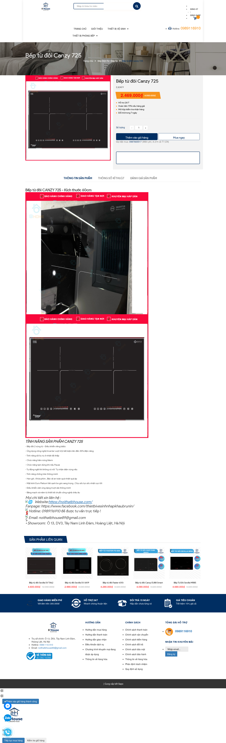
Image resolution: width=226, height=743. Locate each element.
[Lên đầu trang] (187, 735)
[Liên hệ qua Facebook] (8, 705)
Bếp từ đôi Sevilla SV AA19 (77, 582)
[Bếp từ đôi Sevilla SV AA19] (77, 563)
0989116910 (191, 28)
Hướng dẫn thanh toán (96, 634)
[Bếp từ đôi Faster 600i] (113, 563)
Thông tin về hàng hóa (96, 659)
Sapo (120, 683)
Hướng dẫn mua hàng (96, 629)
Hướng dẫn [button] (93, 622)
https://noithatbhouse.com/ (70, 502)
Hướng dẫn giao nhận (96, 639)
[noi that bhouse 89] (45, 5)
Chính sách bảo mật (135, 649)
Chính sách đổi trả (134, 644)
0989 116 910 (46, 644)
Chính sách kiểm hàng (136, 639)
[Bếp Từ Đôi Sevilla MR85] (185, 563)
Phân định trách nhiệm (136, 664)
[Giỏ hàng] (195, 19)
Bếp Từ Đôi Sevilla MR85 (185, 582)
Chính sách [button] (133, 622)
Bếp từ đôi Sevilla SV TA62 (41, 582)
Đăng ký (171, 654)
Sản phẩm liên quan (45, 539)
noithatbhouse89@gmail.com (52, 647)
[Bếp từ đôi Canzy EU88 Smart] (149, 563)
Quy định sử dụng (134, 668)
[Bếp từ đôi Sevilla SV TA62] (41, 563)
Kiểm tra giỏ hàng (35, 740)
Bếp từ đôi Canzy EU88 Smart (149, 582)
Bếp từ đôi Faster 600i (113, 582)
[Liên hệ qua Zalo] (8, 718)
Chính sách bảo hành (135, 654)
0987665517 (135, 141)
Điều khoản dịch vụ (94, 644)
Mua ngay (179, 137)
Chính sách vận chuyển (136, 634)
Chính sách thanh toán (136, 629)
